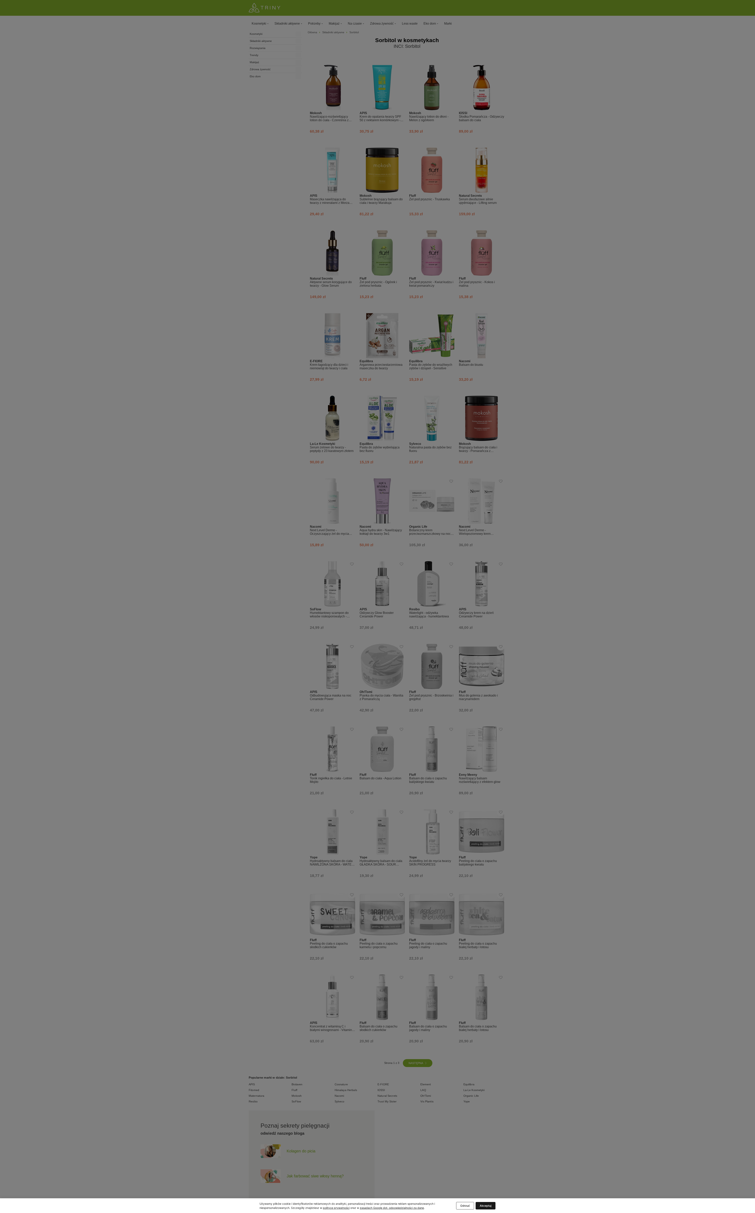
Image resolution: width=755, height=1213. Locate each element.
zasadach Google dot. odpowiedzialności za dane (392, 1207)
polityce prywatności (336, 1207)
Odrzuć (465, 1205)
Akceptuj (485, 1205)
